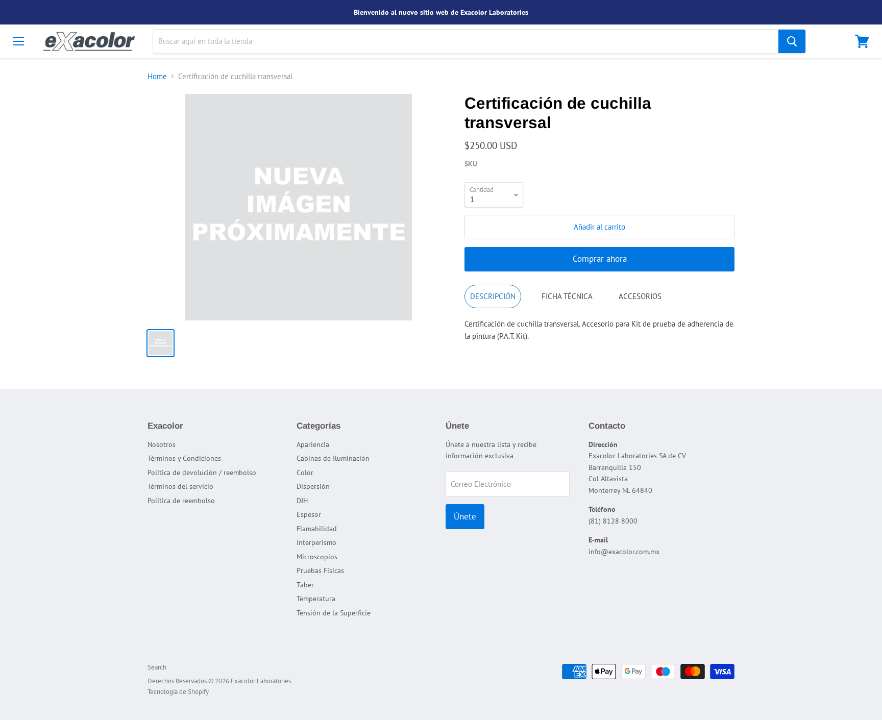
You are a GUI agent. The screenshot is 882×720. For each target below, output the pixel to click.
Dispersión (313, 486)
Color (305, 472)
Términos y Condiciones (184, 458)
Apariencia (313, 444)
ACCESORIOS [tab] (640, 296)
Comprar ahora (600, 258)
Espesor (309, 514)
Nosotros (162, 444)
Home (157, 76)
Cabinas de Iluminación (333, 458)
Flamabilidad (317, 528)
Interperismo (316, 542)
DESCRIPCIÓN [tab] (493, 296)
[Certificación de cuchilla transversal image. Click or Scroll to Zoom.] (299, 207)
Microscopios (317, 556)
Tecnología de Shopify (178, 691)
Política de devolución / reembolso (202, 472)
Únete (465, 516)
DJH (302, 500)
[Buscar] (791, 41)
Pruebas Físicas (320, 570)
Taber (305, 584)
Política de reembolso (181, 500)
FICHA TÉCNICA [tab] (567, 296)
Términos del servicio (180, 486)
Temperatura (316, 598)
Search (157, 667)
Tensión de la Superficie (334, 612)
